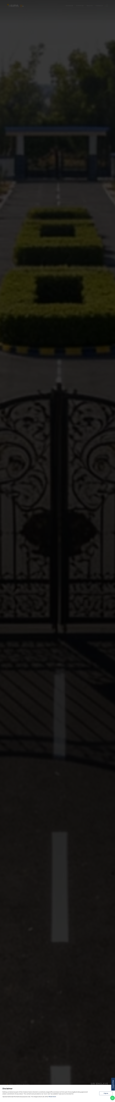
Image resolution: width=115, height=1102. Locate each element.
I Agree (106, 1093)
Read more (52, 1096)
